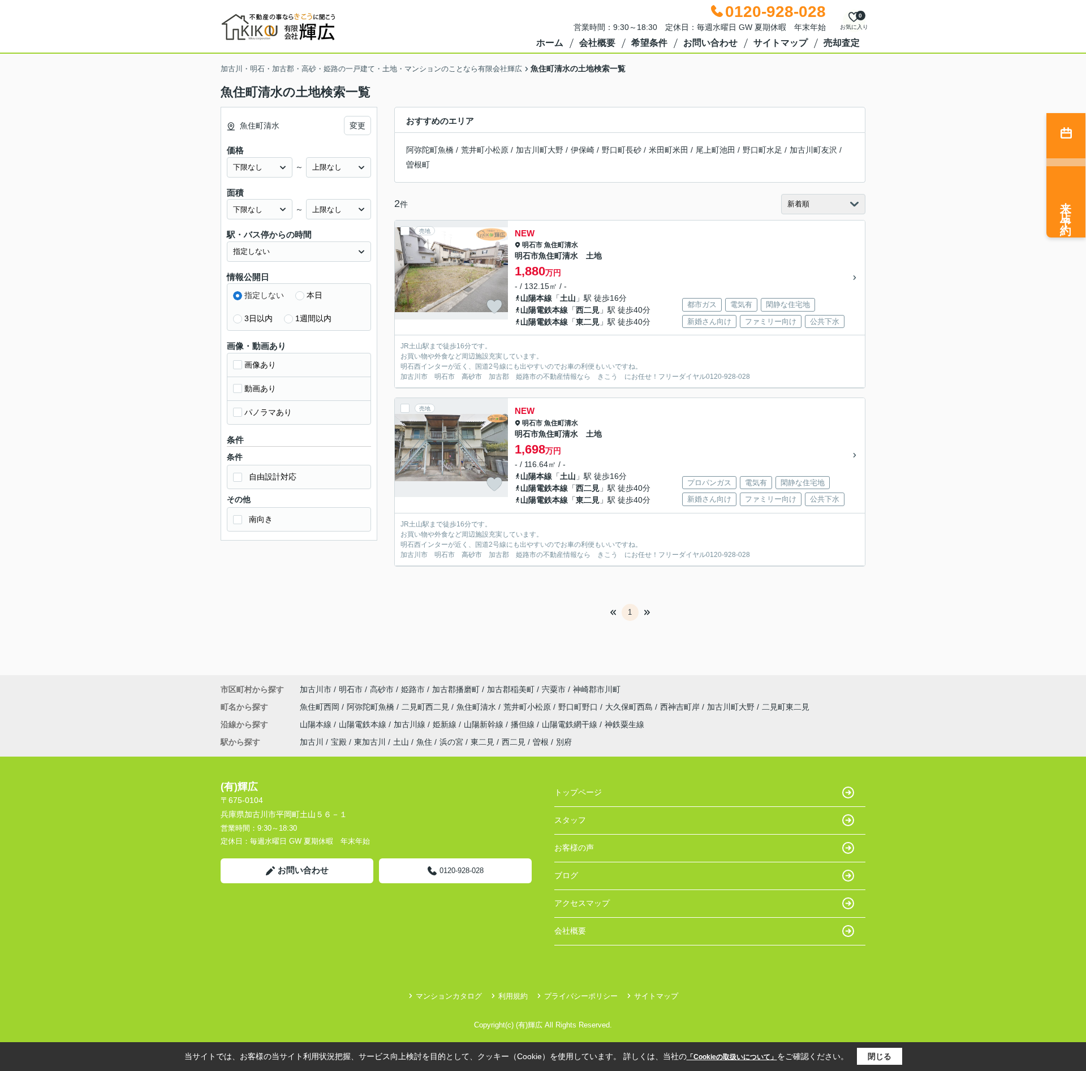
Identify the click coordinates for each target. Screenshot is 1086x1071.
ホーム (549, 42)
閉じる (879, 1056)
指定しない (264, 295)
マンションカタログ (449, 996)
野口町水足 (762, 149)
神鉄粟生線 (624, 724)
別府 (564, 741)
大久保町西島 (630, 706)
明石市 (532, 245)
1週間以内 (313, 318)
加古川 (312, 741)
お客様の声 (574, 847)
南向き (261, 519)
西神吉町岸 (681, 706)
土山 (568, 298)
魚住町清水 (561, 245)
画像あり (260, 364)
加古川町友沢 (813, 149)
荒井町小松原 (484, 149)
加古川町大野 (539, 149)
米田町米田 (668, 149)
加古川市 (315, 689)
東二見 (588, 321)
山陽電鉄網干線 (571, 724)
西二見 (588, 309)
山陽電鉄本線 (544, 309)
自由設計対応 (272, 476)
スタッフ (570, 819)
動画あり (260, 388)
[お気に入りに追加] (494, 306)
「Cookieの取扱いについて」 (732, 1057)
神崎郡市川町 (596, 689)
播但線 (524, 724)
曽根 (541, 741)
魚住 (424, 741)
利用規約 (513, 996)
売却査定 (842, 42)
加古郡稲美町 (511, 689)
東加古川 (370, 741)
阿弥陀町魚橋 (430, 149)
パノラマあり (268, 412)
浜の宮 (451, 741)
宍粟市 (554, 689)
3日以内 (258, 318)
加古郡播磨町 (456, 689)
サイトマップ (780, 42)
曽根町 (418, 164)
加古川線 (411, 724)
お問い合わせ (710, 42)
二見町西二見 (426, 706)
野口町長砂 (621, 149)
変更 (357, 125)
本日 (314, 295)
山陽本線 (536, 298)
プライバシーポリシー (581, 996)
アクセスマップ (582, 903)
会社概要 (597, 42)
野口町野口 (579, 706)
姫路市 (413, 689)
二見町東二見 (785, 706)
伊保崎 (582, 149)
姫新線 (446, 724)
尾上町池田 (715, 149)
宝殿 (339, 741)
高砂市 (382, 689)
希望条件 (649, 42)
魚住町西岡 (321, 706)
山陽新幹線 (485, 724)
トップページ (578, 792)
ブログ (566, 875)
